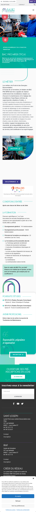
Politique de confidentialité (22, 509)
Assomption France (9, 476)
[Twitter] (22, 404)
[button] (33, 478)
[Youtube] (18, 404)
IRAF (5, 445)
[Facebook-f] (14, 404)
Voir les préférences (18, 506)
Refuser (18, 501)
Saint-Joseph (10, 415)
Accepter (18, 496)
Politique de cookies (11, 509)
